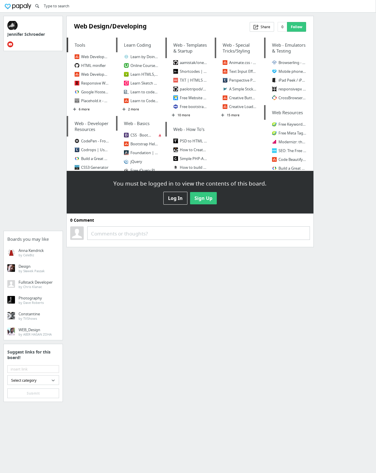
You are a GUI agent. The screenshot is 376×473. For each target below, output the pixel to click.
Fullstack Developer (36, 284)
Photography (31, 300)
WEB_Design (35, 331)
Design (32, 268)
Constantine (29, 316)
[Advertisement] (33, 143)
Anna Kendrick (31, 252)
